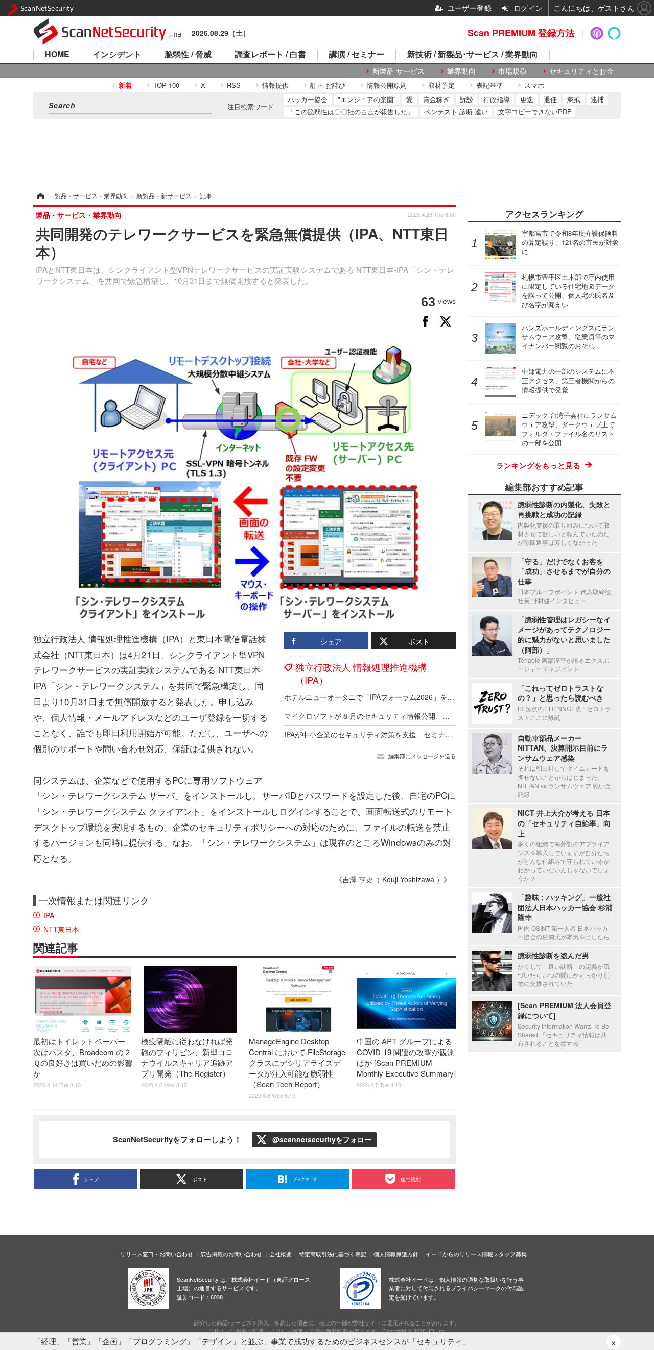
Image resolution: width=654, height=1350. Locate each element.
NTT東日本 (61, 929)
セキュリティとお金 (581, 71)
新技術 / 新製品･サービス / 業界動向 (472, 55)
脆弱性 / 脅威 (188, 55)
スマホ (534, 85)
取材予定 (441, 85)
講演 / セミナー (356, 55)
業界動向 (461, 71)
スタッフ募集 (510, 1253)
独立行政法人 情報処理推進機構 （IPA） (361, 673)
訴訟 (466, 99)
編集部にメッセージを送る (422, 756)
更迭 (526, 99)
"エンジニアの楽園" (367, 99)
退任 (550, 99)
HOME (57, 55)
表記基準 (489, 85)
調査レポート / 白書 (270, 55)
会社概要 (280, 1253)
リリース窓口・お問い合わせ (156, 1253)
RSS (234, 85)
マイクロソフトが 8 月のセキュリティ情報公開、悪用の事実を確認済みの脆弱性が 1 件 (424, 716)
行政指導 (496, 99)
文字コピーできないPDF (534, 111)
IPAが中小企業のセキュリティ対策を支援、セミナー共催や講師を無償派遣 (404, 734)
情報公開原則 (387, 85)
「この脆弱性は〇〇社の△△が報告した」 (351, 111)
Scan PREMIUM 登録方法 (521, 32)
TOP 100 (166, 85)
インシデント (117, 55)
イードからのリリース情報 (459, 1253)
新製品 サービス (398, 71)
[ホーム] (39, 195)
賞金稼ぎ (436, 99)
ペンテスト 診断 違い (456, 111)
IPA (48, 915)
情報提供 (275, 85)
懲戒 (573, 99)
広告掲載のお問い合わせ (231, 1253)
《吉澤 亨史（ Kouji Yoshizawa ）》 (393, 879)
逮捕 (597, 99)
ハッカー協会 (308, 99)
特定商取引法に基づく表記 (332, 1253)
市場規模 (512, 71)
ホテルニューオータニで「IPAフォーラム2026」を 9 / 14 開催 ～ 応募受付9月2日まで (422, 697)
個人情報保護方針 (395, 1253)
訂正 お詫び (327, 85)
